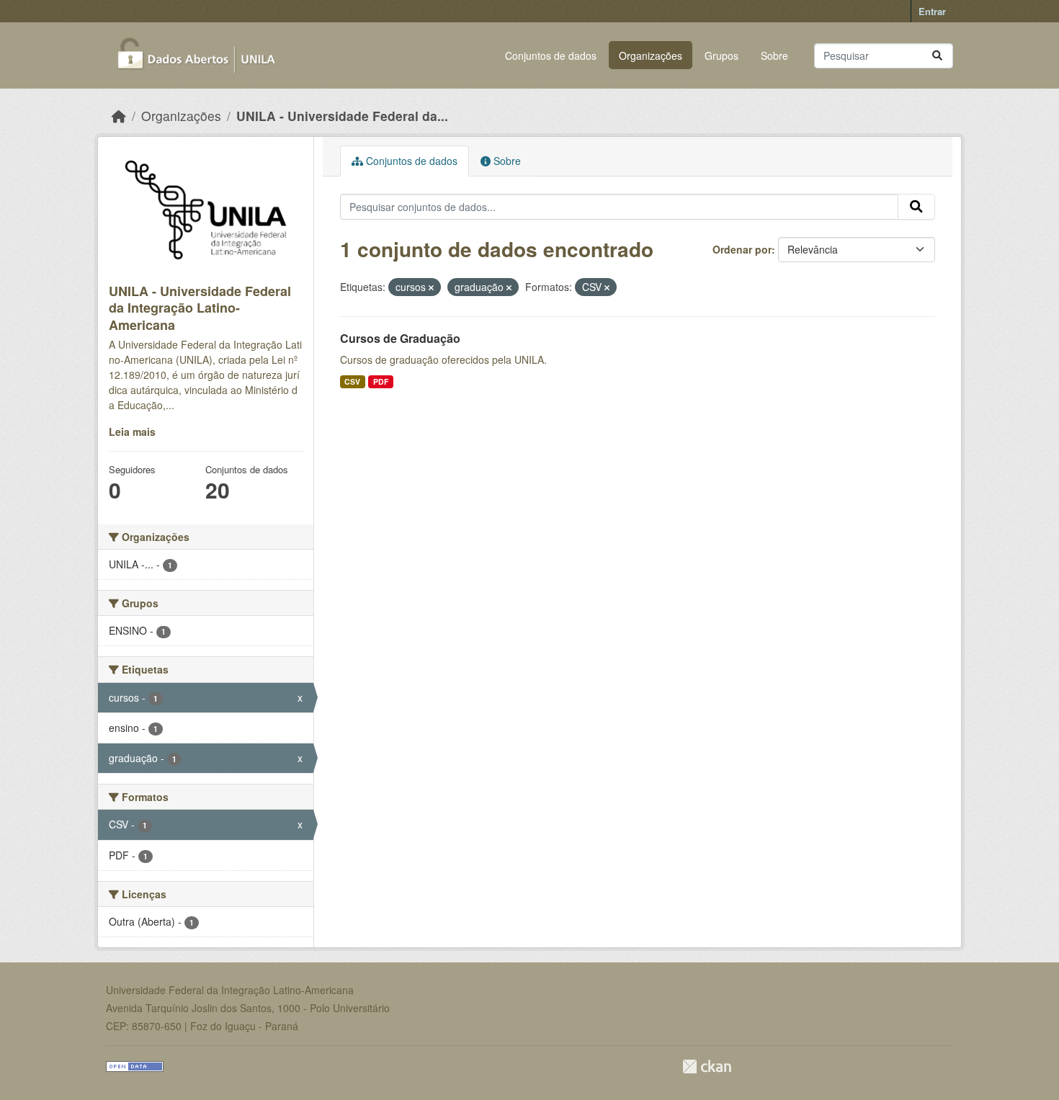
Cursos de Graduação (400, 338)
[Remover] (431, 287)
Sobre (774, 55)
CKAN (706, 1066)
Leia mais (132, 431)
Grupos (721, 55)
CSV (352, 381)
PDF (380, 381)
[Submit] (937, 55)
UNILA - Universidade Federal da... (342, 116)
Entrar (932, 11)
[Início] (119, 116)
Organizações (650, 55)
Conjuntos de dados (550, 55)
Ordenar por (742, 249)
